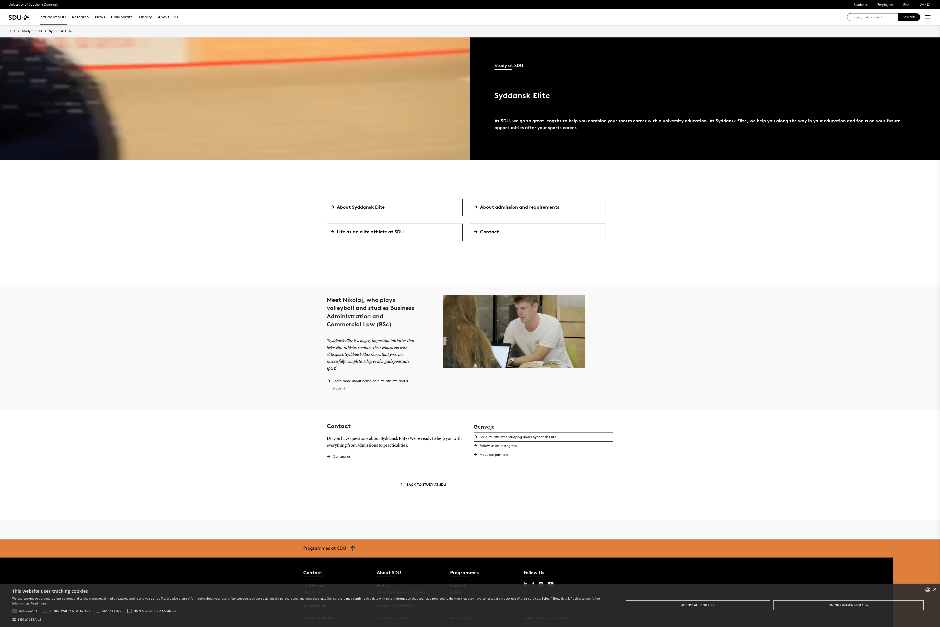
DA (921, 4)
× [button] (934, 589)
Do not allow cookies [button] (848, 605)
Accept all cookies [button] (697, 605)
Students (861, 4)
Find (906, 4)
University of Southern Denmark (33, 4)
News (100, 17)
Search (909, 17)
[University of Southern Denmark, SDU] (19, 17)
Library (145, 17)
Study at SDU (53, 17)
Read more (38, 603)
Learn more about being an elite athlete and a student (370, 384)
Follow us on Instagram (498, 446)
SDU (12, 31)
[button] (14, 611)
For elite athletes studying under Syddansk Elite (518, 437)
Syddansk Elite (60, 31)
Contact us (342, 456)
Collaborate (122, 17)
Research (80, 17)
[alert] (470, 605)
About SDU (168, 17)
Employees (885, 4)
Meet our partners (494, 454)
